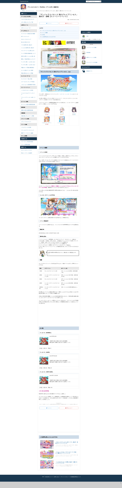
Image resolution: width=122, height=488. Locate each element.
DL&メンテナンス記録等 (26, 153)
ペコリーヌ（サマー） (47, 122)
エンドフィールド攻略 (90, 47)
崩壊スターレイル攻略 (90, 57)
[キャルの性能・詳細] (74, 109)
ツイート (49, 23)
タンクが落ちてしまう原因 (27, 70)
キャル (71, 94)
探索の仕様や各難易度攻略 (27, 110)
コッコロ (67, 94)
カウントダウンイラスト (26, 150)
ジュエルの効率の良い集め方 (27, 47)
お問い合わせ (56, 476)
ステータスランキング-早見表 (27, 81)
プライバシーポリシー (64, 476)
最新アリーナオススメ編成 (27, 133)
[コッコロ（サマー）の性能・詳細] (62, 119)
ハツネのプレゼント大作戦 (27, 90)
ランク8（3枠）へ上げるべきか (28, 62)
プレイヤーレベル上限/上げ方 (27, 50)
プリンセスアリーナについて (27, 130)
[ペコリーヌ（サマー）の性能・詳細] (47, 119)
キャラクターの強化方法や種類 (28, 33)
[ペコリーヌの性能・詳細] (47, 109)
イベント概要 (45, 32)
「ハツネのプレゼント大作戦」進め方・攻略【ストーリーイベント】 (66, 462)
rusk (86, 36)
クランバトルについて (26, 121)
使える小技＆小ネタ (25, 42)
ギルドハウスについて (26, 39)
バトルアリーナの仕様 (26, 127)
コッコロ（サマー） (61, 122)
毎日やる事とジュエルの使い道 (28, 56)
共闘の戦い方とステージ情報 (27, 116)
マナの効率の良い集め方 (26, 45)
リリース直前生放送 (25, 144)
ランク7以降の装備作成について (28, 53)
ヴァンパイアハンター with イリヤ (28, 98)
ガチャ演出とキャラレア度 (27, 22)
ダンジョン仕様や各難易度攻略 (28, 104)
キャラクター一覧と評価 (26, 79)
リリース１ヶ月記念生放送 (27, 141)
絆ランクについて (25, 36)
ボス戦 (43, 34)
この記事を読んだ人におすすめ (48, 36)
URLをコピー (69, 23)
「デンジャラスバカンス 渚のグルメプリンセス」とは (54, 30)
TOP (43, 476)
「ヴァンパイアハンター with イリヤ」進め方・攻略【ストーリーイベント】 (67, 442)
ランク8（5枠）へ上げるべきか (28, 64)
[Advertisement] (59, 315)
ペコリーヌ (61, 94)
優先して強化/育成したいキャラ (28, 59)
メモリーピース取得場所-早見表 (28, 84)
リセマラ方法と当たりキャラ (27, 19)
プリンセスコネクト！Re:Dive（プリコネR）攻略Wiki (43, 7)
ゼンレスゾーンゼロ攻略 (91, 62)
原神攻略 (87, 52)
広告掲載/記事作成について (75, 476)
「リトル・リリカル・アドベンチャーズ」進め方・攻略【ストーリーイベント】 (66, 452)
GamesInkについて (49, 476)
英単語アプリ (88, 71)
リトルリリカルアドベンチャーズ (28, 93)
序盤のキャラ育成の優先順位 (27, 67)
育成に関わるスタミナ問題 (27, 73)
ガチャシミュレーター (26, 28)
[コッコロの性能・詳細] (62, 109)
